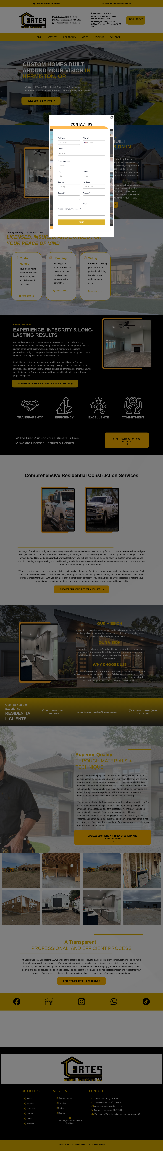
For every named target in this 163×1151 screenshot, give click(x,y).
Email (60, 149)
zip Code (87, 182)
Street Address (64, 161)
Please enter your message (69, 209)
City (60, 172)
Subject (61, 193)
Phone (86, 138)
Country (61, 182)
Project (86, 193)
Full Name (62, 138)
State (85, 172)
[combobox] (86, 142)
